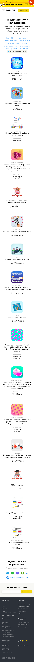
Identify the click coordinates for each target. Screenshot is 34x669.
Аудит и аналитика (10, 46)
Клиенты (5, 604)
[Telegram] (7, 573)
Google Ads (10, 43)
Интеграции (22, 611)
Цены (19, 613)
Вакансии (5, 608)
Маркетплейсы (24, 49)
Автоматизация (24, 46)
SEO (12, 38)
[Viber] (17, 573)
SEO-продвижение (24, 608)
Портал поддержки (24, 622)
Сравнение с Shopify (8, 636)
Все (7, 38)
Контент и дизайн (22, 38)
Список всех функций (24, 604)
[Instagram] (3, 615)
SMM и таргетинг (22, 43)
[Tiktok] (11, 615)
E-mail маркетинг (11, 49)
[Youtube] (13, 615)
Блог (3, 606)
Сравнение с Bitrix (8, 630)
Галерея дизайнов (23, 606)
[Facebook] (8, 615)
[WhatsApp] (12, 573)
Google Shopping (24, 40)
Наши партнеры (7, 652)
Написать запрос (23, 624)
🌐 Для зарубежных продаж (17, 51)
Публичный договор (24, 627)
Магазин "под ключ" (10, 40)
